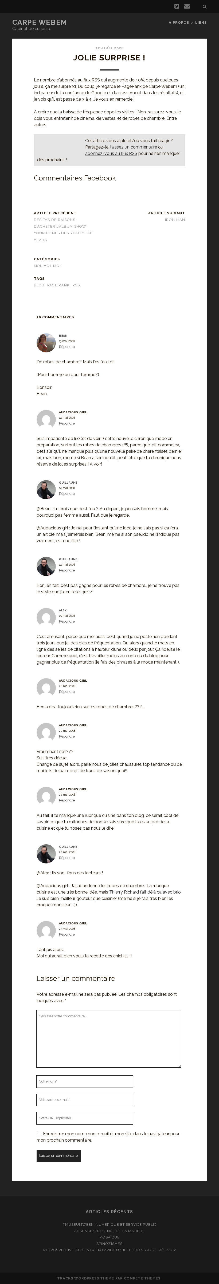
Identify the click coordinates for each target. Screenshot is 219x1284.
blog (39, 285)
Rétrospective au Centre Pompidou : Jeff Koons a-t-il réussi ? (109, 1250)
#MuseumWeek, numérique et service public (109, 1225)
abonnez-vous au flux (111, 153)
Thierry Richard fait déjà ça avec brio (145, 892)
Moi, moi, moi (47, 266)
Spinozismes (109, 1244)
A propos (179, 22)
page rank (58, 285)
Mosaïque (109, 1237)
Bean (63, 335)
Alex (63, 610)
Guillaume (68, 482)
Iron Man (175, 220)
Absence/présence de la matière (109, 1231)
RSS (76, 285)
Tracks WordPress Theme (85, 1278)
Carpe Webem (39, 22)
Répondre (67, 347)
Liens (201, 22)
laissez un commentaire (133, 147)
